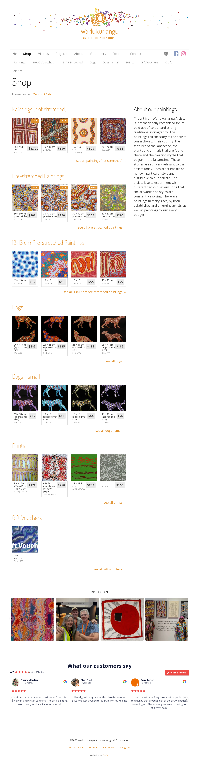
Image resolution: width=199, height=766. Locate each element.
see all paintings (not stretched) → (101, 161)
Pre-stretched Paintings (38, 176)
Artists (17, 71)
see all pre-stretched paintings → (102, 227)
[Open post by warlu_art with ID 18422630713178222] (32, 619)
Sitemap (93, 747)
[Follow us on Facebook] (176, 53)
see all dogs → (116, 361)
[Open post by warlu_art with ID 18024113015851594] (121, 619)
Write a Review (178, 672)
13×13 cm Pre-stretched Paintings (48, 242)
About (78, 54)
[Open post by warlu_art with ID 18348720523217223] (166, 619)
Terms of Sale (42, 94)
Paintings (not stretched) (39, 109)
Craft (168, 62)
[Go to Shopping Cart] (165, 53)
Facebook (108, 747)
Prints (130, 62)
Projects (61, 54)
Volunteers (98, 54)
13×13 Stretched (72, 62)
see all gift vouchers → (110, 569)
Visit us (43, 54)
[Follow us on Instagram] (183, 53)
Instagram (99, 592)
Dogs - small (26, 376)
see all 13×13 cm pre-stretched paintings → (95, 292)
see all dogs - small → (110, 431)
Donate (118, 54)
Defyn (106, 755)
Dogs (93, 62)
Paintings (19, 62)
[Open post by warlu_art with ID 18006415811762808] (77, 619)
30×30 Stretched (43, 62)
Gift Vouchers (149, 62)
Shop (27, 54)
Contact (135, 54)
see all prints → (115, 502)
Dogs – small (111, 62)
